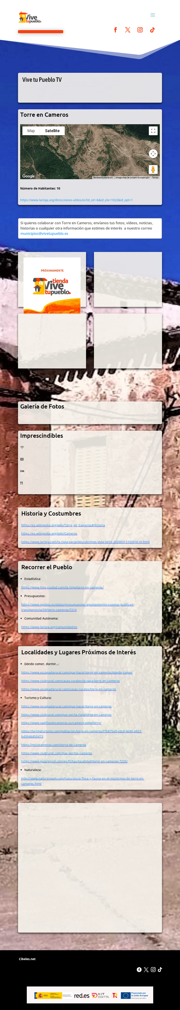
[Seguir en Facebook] (115, 30)
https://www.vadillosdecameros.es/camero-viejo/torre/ (61, 723)
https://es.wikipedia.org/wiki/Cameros (49, 533)
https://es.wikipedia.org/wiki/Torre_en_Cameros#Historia (63, 525)
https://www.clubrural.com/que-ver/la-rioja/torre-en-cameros (66, 715)
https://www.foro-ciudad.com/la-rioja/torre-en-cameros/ (62, 587)
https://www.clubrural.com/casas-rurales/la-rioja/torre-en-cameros (70, 681)
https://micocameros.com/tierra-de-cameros (53, 745)
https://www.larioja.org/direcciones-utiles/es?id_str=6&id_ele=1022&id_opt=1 (76, 200)
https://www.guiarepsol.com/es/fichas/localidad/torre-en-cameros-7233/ (74, 761)
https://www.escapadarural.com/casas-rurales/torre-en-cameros (68, 689)
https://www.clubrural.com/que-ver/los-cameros (56, 753)
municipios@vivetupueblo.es (44, 233)
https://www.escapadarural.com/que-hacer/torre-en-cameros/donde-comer (76, 672)
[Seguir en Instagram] (140, 30)
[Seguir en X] (127, 30)
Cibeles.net (27, 959)
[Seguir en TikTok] (152, 30)
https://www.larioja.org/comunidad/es (49, 627)
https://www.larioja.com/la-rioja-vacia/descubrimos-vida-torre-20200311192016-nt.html (85, 542)
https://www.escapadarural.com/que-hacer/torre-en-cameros (66, 706)
